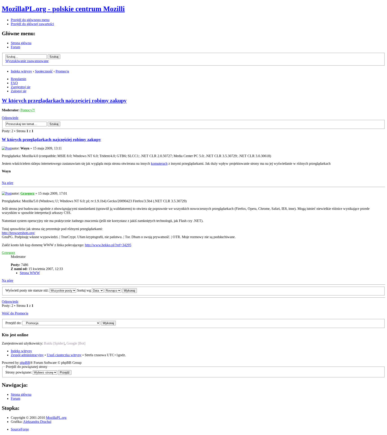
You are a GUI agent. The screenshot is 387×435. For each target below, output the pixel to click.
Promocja (62, 71)
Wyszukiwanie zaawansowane (27, 61)
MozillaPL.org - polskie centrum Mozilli (63, 9)
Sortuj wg (84, 290)
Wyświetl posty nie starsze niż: (27, 290)
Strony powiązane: (19, 372)
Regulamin (18, 79)
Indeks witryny (21, 71)
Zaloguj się (18, 91)
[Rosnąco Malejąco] (121, 290)
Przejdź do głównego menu (30, 20)
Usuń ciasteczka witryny (64, 355)
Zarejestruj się (20, 87)
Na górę (7, 183)
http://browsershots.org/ (18, 233)
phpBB (25, 363)
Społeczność (44, 71)
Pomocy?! (27, 110)
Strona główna (21, 43)
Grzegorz (27, 193)
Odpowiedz (10, 118)
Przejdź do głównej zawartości (32, 24)
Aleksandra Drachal (37, 422)
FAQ (14, 83)
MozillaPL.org (56, 418)
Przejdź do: (13, 323)
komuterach (159, 163)
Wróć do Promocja (15, 313)
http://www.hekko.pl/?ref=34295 (108, 245)
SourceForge (20, 429)
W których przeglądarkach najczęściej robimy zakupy (64, 100)
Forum (15, 47)
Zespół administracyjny (27, 355)
